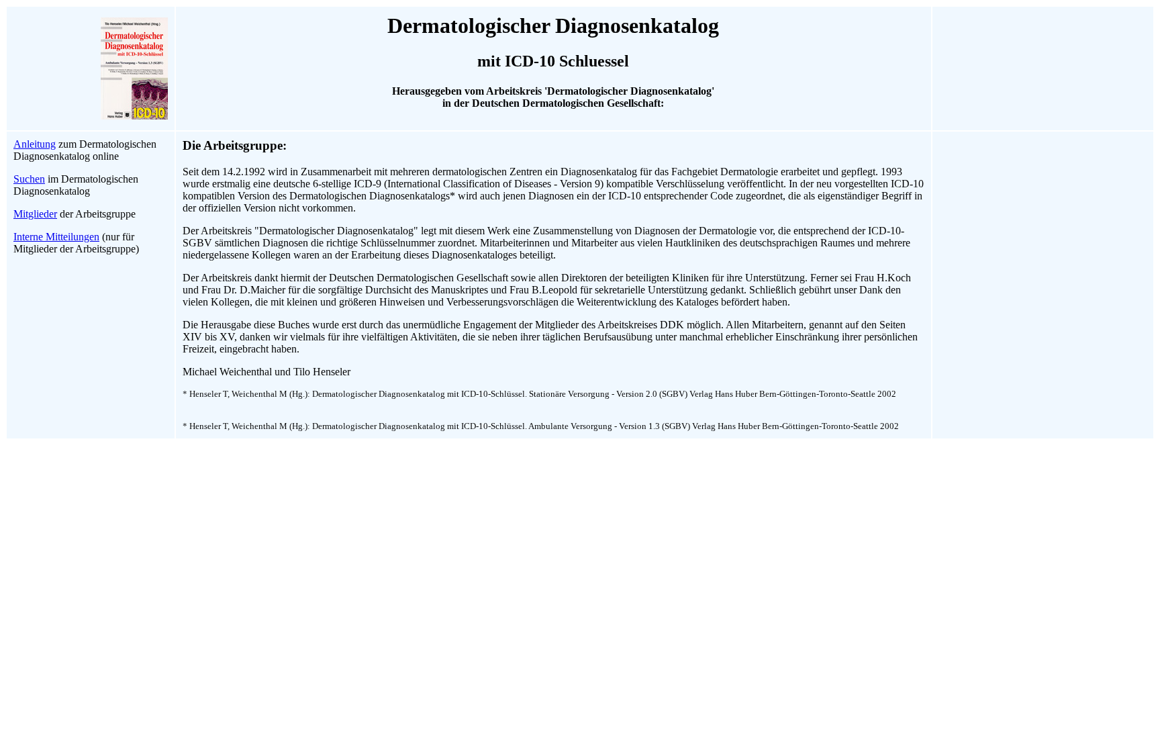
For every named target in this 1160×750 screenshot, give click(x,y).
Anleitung (34, 144)
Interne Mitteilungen (56, 236)
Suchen (29, 179)
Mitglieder (35, 214)
